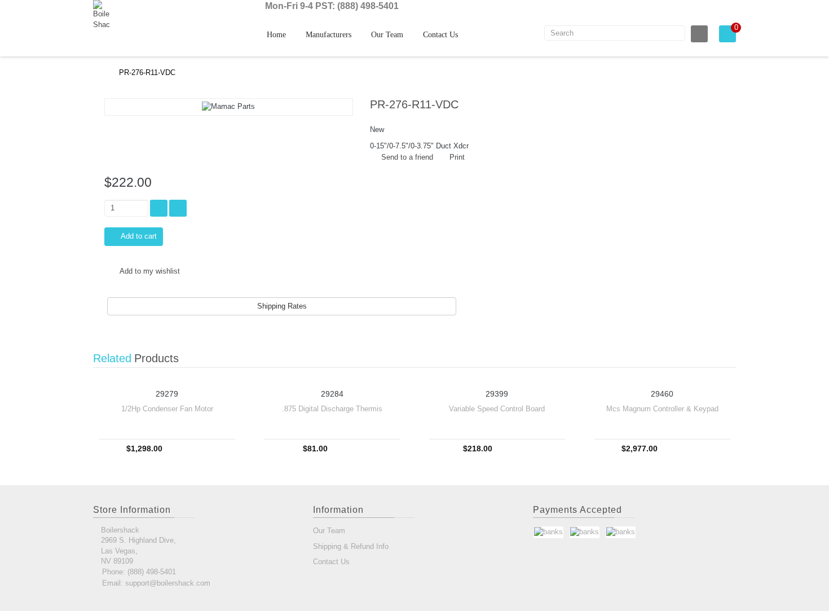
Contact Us (440, 34)
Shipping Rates (282, 306)
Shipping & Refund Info (351, 546)
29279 (167, 394)
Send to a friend (407, 157)
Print (457, 157)
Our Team (387, 34)
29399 (497, 394)
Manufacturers (328, 34)
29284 (332, 394)
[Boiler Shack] (118, 15)
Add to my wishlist (149, 271)
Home (276, 34)
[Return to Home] (96, 72)
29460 (662, 394)
